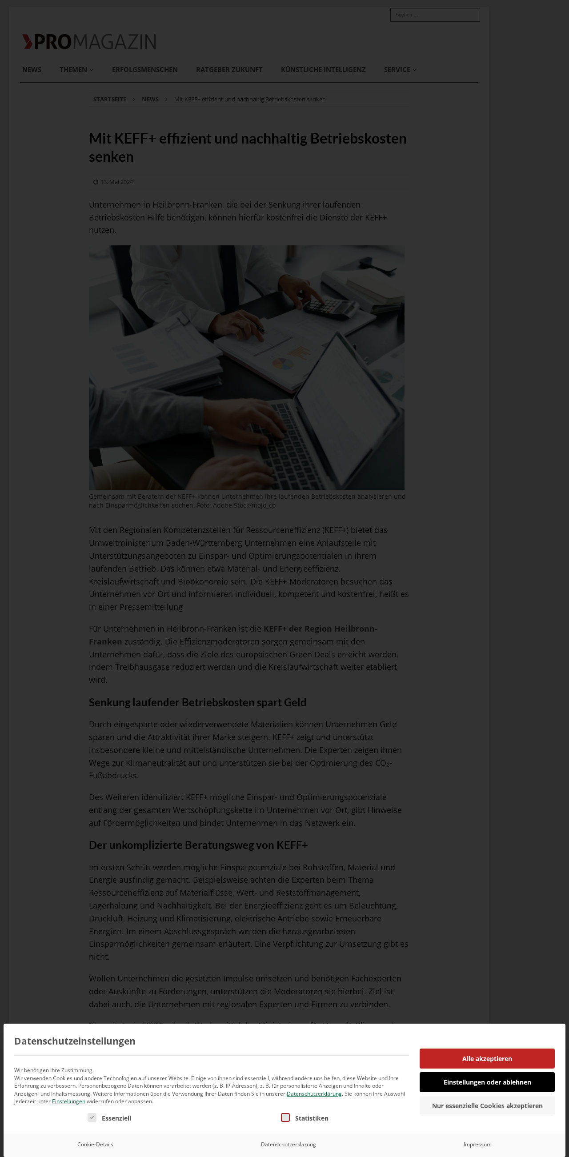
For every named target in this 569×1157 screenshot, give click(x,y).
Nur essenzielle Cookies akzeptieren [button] (487, 1105)
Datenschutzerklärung (314, 1093)
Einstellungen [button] (68, 1101)
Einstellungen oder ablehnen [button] (487, 1082)
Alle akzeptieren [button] (487, 1058)
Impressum (478, 1144)
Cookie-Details (95, 1144)
